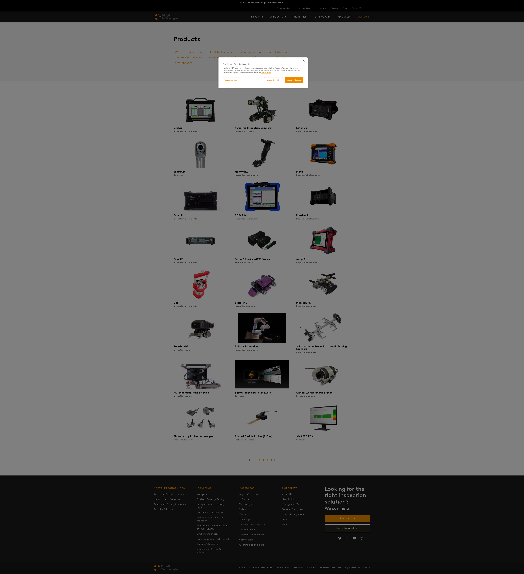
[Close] (304, 61)
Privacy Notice (266, 72)
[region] (263, 72)
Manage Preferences (231, 80)
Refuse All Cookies (273, 80)
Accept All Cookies (294, 80)
